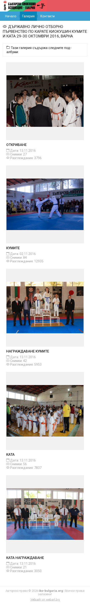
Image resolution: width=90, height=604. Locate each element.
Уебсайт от (45, 599)
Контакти (47, 16)
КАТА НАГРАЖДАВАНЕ (25, 558)
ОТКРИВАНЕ (16, 145)
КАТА (10, 454)
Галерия (28, 16)
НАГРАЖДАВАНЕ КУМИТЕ (27, 351)
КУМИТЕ (13, 248)
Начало (10, 16)
